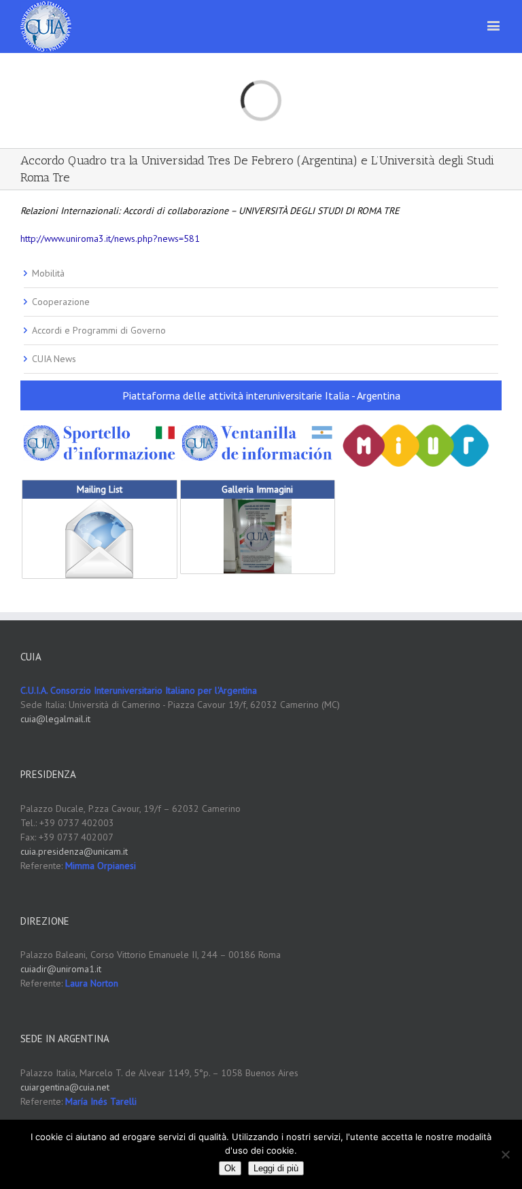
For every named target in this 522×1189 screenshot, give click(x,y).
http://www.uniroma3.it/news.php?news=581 (110, 238)
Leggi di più (276, 1168)
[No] (505, 1154)
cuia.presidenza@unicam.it (74, 851)
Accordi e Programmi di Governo (99, 330)
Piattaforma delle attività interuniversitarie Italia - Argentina (261, 395)
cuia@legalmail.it (55, 719)
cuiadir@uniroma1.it (60, 969)
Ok (230, 1168)
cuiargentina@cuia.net (64, 1087)
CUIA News (54, 359)
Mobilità (48, 273)
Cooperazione (61, 302)
